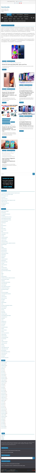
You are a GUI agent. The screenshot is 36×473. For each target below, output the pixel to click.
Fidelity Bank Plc (3, 260)
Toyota (2, 340)
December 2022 (3, 377)
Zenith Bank (3, 356)
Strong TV (2, 331)
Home (5, 14)
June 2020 (2, 420)
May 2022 (2, 387)
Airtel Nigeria (3, 215)
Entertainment (3, 256)
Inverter (5, 18)
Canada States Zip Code (4, 232)
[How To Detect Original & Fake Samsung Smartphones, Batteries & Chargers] (9, 144)
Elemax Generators (4, 250)
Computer (10, 18)
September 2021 (3, 398)
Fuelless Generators (4, 264)
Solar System (26, 16)
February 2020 (3, 426)
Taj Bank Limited (3, 334)
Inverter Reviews (3, 285)
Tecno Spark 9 (20, 1)
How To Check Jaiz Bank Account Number (13, 463)
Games (2, 266)
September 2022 (3, 381)
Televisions (6, 16)
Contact (18, 18)
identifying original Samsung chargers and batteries (8, 156)
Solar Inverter (3, 324)
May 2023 (2, 369)
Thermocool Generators (4, 337)
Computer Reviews (4, 238)
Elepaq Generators (4, 251)
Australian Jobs (3, 222)
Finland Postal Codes (4, 261)
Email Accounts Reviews (4, 253)
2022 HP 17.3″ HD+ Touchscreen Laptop (7, 194)
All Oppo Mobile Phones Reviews (6, 218)
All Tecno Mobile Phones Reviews (6, 219)
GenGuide (5, 7)
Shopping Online (3, 321)
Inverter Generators (4, 283)
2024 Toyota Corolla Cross (5, 203)
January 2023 (3, 375)
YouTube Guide (3, 354)
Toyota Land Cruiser (4, 201)
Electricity (20, 16)
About (22, 18)
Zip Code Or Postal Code (4, 357)
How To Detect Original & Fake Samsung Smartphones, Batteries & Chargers (8, 160)
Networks (11, 16)
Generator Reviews (4, 267)
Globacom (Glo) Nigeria (4, 269)
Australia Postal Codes (4, 221)
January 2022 (3, 393)
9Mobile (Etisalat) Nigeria (5, 211)
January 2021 (3, 410)
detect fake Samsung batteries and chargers (8, 153)
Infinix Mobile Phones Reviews (6, 120)
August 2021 (3, 400)
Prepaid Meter (3, 312)
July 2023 (2, 368)
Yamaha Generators (4, 353)
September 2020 (3, 416)
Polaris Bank (3, 311)
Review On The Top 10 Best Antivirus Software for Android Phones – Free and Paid (9, 129)
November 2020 (3, 413)
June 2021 (2, 403)
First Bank (2, 263)
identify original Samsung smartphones (7, 155)
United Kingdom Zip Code (5, 347)
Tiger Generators (3, 338)
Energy (14, 18)
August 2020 (3, 417)
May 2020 (2, 422)
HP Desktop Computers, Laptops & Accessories (8, 277)
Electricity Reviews (4, 248)
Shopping (15, 16)
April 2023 (2, 371)
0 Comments (13, 62)
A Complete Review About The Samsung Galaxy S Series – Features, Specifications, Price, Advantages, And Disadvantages (26, 93)
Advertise (26, 18)
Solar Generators (3, 322)
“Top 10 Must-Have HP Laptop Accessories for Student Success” (10, 450)
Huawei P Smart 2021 (4, 198)
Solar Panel (3, 325)
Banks (13, 14)
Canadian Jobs (3, 234)
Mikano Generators (4, 298)
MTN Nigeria (3, 299)
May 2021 (2, 404)
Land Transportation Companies (6, 293)
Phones (8, 14)
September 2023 (3, 365)
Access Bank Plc (3, 212)
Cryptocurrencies (20, 14)
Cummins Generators (4, 241)
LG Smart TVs (3, 295)
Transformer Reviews (4, 341)
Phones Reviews (4, 61)
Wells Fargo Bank (3, 350)
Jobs (1, 290)
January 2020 (3, 427)
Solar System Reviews (4, 327)
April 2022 (2, 388)
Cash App (2, 235)
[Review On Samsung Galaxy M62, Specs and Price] (18, 52)
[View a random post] (34, 18)
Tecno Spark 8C (3, 204)
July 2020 (2, 419)
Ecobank (2, 247)
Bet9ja (2, 231)
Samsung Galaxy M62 (18, 62)
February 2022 (3, 391)
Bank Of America (3, 225)
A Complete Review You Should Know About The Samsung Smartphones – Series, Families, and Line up (26, 124)
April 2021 (2, 406)
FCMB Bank (3, 257)
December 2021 (3, 394)
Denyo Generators (4, 244)
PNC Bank (2, 309)
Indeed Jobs (3, 280)
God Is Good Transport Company (6, 270)
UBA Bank (2, 344)
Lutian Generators (4, 296)
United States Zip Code (4, 348)
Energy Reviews (3, 254)
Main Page (3, 435)
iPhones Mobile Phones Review (5, 286)
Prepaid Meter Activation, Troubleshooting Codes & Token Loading (15, 465)
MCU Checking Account (4, 195)
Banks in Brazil (3, 228)
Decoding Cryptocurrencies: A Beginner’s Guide (8, 200)
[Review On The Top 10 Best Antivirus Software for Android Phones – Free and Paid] (9, 111)
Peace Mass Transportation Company (6, 305)
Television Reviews (4, 335)
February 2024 (3, 362)
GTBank (2, 273)
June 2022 (2, 385)
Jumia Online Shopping (4, 292)
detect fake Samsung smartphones (6, 154)
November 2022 (3, 378)
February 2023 (3, 374)
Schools (2, 319)
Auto (2, 224)
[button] (10, 14)
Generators (26, 14)
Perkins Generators (4, 306)
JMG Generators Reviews (4, 289)
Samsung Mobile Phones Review (11, 61)
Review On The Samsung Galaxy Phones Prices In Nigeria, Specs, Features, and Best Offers (9, 94)
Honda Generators (4, 276)
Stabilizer (2, 328)
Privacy (3, 439)
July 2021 (2, 401)
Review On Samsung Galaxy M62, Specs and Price (14, 64)
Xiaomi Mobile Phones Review (5, 351)
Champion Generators (4, 237)
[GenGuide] (2, 18)
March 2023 (3, 372)
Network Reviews (3, 302)
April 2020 (2, 423)
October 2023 (3, 364)
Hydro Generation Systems (5, 279)
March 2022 (3, 390)
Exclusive (4, 62)
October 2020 (3, 414)
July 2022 (2, 384)
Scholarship (3, 318)
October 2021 (3, 397)
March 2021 (3, 407)
